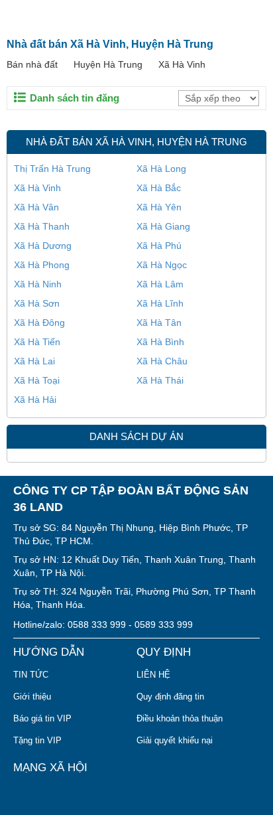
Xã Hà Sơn (37, 303)
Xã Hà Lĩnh (160, 303)
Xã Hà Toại (37, 380)
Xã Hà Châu (162, 361)
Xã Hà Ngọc (161, 264)
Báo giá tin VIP (42, 718)
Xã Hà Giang (163, 226)
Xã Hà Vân (36, 207)
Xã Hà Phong (42, 264)
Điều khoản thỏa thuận (179, 718)
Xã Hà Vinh (181, 64)
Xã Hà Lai (34, 361)
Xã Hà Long (161, 168)
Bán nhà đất (32, 64)
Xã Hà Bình (160, 341)
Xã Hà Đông (39, 322)
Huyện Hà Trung (108, 64)
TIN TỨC (30, 675)
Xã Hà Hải (35, 399)
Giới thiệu (32, 697)
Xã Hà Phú (159, 245)
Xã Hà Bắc (158, 188)
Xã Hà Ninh (38, 284)
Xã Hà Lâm (160, 284)
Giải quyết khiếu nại (174, 740)
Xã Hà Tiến (37, 341)
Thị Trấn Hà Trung (52, 168)
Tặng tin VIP (37, 740)
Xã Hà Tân (159, 322)
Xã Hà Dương (43, 245)
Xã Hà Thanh (42, 226)
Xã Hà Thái (160, 380)
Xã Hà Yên (159, 207)
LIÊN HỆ (153, 675)
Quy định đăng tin (170, 697)
